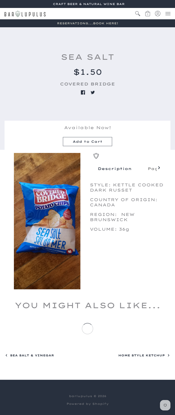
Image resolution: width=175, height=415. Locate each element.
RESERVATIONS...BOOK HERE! (87, 23)
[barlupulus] (25, 13)
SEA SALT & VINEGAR (32, 355)
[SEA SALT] (47, 221)
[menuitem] (138, 13)
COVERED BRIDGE (87, 84)
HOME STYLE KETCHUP (141, 355)
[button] (138, 13)
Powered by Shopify (88, 403)
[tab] (115, 168)
